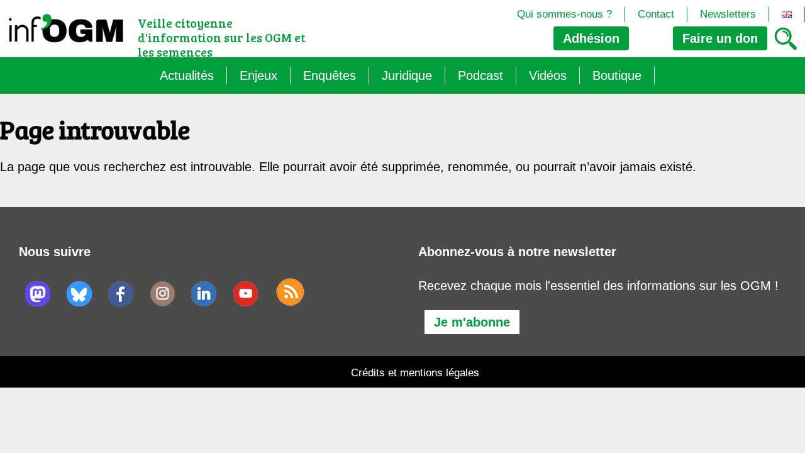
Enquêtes (329, 75)
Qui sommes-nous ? (564, 14)
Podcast (480, 75)
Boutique (616, 75)
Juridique (407, 75)
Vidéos (548, 75)
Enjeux (258, 75)
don (720, 38)
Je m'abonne (472, 322)
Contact (656, 14)
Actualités (187, 75)
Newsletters (728, 14)
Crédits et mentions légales (415, 373)
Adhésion (591, 38)
